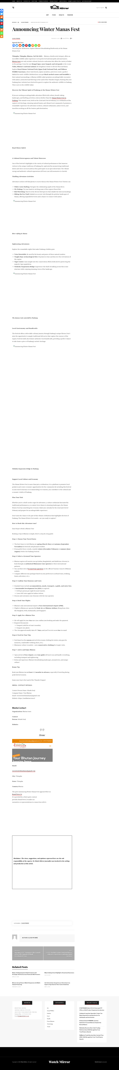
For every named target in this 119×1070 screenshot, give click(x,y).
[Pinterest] (26, 45)
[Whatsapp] (35, 45)
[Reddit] (20, 45)
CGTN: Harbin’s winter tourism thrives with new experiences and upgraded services (59, 954)
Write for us (63, 1)
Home (13, 1)
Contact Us (27, 1)
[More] (39, 45)
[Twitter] (16, 45)
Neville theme (98, 1062)
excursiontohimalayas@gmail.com (23, 771)
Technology (50, 1024)
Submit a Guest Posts (74, 1)
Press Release (50, 1021)
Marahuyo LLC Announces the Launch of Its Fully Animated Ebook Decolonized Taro (27, 954)
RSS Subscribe (103, 22)
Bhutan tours (16, 61)
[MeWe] (29, 45)
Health (61, 15)
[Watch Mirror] (59, 7)
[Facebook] (13, 45)
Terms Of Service (43, 1)
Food (54, 15)
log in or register (100, 7)
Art (47, 15)
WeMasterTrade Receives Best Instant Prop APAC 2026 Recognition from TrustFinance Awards (91, 1037)
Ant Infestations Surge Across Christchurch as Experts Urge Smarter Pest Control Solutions (57, 983)
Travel (48, 1026)
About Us (19, 1)
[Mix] (32, 45)
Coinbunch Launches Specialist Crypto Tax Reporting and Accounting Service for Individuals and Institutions (90, 1015)
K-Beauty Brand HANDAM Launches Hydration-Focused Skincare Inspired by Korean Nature (90, 1022)
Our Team (34, 1)
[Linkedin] (23, 45)
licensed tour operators (35, 569)
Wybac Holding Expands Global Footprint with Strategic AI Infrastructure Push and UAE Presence (26, 973)
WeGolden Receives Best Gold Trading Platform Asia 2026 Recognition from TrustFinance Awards (89, 1030)
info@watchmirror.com (23, 1016)
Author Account (87, 1)
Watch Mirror (24, 1062)
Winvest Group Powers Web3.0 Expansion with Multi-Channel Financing (26, 983)
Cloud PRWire (16, 38)
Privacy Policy (54, 1)
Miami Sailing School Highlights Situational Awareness (59, 972)
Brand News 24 (17, 794)
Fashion (70, 15)
